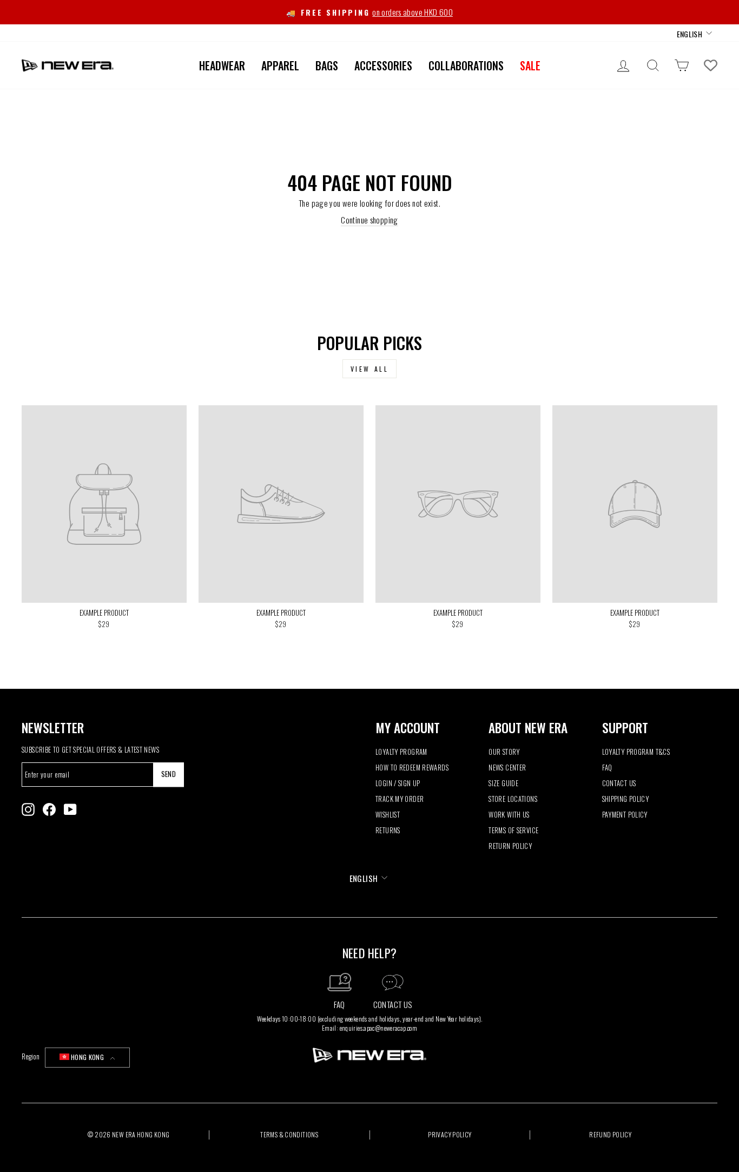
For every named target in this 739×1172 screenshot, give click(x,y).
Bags (326, 65)
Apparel (280, 65)
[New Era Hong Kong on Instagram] (28, 809)
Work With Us (509, 814)
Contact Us (619, 783)
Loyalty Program (401, 752)
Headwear (222, 65)
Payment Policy (625, 814)
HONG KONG (87, 1057)
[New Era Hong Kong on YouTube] (70, 809)
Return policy (510, 846)
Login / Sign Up (397, 783)
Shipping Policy (625, 799)
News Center (507, 767)
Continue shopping (369, 220)
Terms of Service (513, 830)
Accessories (383, 65)
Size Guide (503, 783)
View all (370, 368)
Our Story (504, 752)
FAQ (607, 767)
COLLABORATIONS (466, 65)
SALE (530, 65)
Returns (387, 830)
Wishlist (387, 814)
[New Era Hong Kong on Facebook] (49, 809)
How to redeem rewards (411, 767)
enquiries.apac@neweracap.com (379, 1027)
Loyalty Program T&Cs (636, 752)
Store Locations (513, 799)
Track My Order (399, 799)
